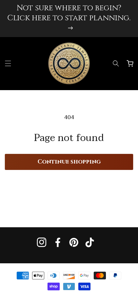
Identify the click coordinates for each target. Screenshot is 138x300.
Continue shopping (69, 162)
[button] (8, 63)
